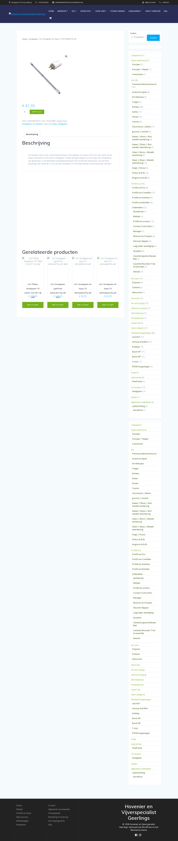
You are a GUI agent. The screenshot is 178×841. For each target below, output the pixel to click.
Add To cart (37, 112)
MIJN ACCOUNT (150, 2)
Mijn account (22, 817)
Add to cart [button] (33, 305)
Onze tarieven (152, 11)
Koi (73, 11)
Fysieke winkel (117, 11)
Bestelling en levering (58, 817)
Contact (51, 805)
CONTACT (165, 2)
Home (51, 11)
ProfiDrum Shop (23, 813)
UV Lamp (53, 124)
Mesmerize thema (139, 830)
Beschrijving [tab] (32, 134)
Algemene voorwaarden (59, 809)
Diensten (85, 11)
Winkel (19, 809)
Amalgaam (27, 124)
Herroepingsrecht (56, 821)
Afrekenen (21, 824)
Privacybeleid (54, 813)
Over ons (100, 11)
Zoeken (133, 33)
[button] (66, 56)
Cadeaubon (134, 11)
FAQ (165, 11)
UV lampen (33, 39)
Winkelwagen (22, 821)
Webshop (61, 11)
